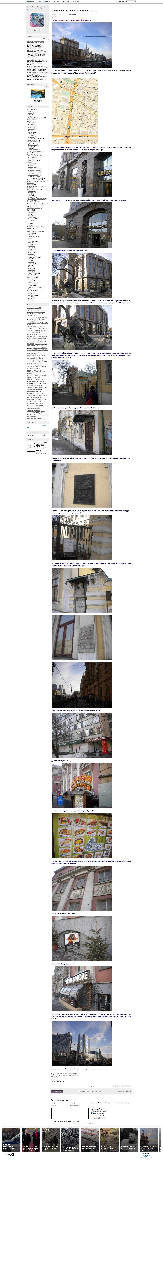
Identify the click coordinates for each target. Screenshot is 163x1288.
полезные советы (33, 372)
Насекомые (31, 163)
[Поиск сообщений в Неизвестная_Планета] (44, 425)
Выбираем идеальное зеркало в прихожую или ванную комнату (36, 67)
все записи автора (66, 17)
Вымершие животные (34, 168)
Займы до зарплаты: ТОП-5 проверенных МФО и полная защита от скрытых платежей (37, 52)
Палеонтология (31, 119)
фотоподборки (33, 411)
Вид (122, 2)
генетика (29, 317)
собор (42, 389)
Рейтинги (58, 1)
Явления (30, 225)
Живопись (31, 125)
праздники (39, 375)
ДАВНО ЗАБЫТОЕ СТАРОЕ (34, 156)
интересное (32, 336)
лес (44, 357)
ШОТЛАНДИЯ (32, 271)
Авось (66, 1)
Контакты (146, 1156)
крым (40, 357)
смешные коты (30, 389)
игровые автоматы (39, 332)
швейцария (35, 414)
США (29, 265)
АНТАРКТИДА (32, 241)
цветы (29, 414)
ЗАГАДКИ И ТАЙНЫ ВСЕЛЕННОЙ (36, 181)
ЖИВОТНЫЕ (30, 157)
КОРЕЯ (30, 260)
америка (35, 308)
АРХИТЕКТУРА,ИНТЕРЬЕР (34, 138)
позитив (38, 370)
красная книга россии (40, 355)
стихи (39, 393)
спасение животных (35, 391)
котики (44, 348)
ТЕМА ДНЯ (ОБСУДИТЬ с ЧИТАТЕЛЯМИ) (34, 277)
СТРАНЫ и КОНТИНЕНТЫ (34, 231)
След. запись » (99, 1091)
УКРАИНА (30, 235)
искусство (42, 340)
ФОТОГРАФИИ (31, 290)
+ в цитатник (72, 14)
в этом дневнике (33, 428)
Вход (49, 1)
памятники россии (42, 366)
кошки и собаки (42, 352)
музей (45, 361)
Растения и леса (32, 222)
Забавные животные (33, 171)
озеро (33, 365)
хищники (29, 412)
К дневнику (90, 1091)
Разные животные (33, 175)
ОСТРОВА (31, 262)
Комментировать (57, 1091)
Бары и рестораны (33, 140)
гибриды (34, 317)
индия (38, 334)
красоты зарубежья (32, 357)
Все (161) (45, 38)
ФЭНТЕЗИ (30, 297)
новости (35, 363)
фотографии (32, 405)
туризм (34, 395)
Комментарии (40, 6)
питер (39, 368)
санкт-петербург (34, 387)
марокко (34, 358)
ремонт (45, 383)
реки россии (38, 383)
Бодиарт (30, 124)
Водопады (31, 212)
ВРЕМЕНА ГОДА (31, 109)
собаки (37, 389)
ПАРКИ (30, 195)
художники (42, 413)
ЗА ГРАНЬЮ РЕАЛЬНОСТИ (34, 179)
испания (30, 342)
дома (38, 323)
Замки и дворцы (32, 145)
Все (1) (46, 86)
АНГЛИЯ (30, 239)
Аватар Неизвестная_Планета (37, 20)
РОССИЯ (30, 263)
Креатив (30, 130)
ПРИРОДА (30, 211)
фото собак (35, 403)
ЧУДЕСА (29, 298)
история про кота (39, 344)
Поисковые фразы (41, 453)
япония (34, 416)
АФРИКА (30, 242)
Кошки (30, 159)
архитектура (32, 310)
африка (40, 310)
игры (28, 334)
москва (34, 361)
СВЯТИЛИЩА (32, 197)
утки (28, 397)
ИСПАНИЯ (31, 254)
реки (31, 383)
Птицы (30, 173)
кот (35, 348)
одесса (42, 363)
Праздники (31, 285)
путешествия (32, 379)
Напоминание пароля (75, 1105)
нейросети (29, 363)
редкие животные (33, 381)
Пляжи (30, 220)
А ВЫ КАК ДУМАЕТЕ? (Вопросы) (36, 117)
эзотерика (44, 414)
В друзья (38, 30)
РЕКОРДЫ (30, 230)
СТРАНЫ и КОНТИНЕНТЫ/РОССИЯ (67, 1074)
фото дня (37, 399)
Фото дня (37, 99)
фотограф (40, 403)
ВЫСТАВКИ (31, 191)
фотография (30, 407)
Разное (29, 228)
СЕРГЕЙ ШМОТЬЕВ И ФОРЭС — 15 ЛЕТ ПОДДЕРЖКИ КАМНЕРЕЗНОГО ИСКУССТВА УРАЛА (37, 74)
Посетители (39, 452)
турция (39, 395)
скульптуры (43, 387)
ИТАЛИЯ (30, 255)
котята (40, 350)
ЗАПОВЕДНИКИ (32, 192)
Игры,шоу (30, 281)
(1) (41, 53)
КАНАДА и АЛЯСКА (33, 257)
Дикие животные (32, 160)
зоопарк (30, 332)
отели (29, 366)
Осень (30, 113)
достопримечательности (36, 326)
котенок (38, 348)
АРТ (28, 121)
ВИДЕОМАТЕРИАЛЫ (32, 154)
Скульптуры (31, 132)
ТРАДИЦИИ (30, 279)
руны (35, 385)
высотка (45, 315)
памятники (34, 366)
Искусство (31, 129)
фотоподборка (33, 409)
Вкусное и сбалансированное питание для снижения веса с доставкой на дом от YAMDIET (35, 43)
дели (31, 319)
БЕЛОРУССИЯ (32, 244)
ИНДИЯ (30, 252)
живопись (36, 328)
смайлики (66, 1108)
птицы (37, 377)
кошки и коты (32, 352)
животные (43, 329)
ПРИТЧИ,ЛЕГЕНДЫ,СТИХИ (34, 227)
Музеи (30, 148)
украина (44, 395)
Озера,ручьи (31, 219)
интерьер (35, 340)
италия (45, 344)
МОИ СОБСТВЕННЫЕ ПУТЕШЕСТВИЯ (33, 201)
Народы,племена (33, 284)
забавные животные (34, 330)
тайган (29, 395)
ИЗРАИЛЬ (30, 250)
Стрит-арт (31, 133)
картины (36, 346)
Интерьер (30, 146)
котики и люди (30, 350)
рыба (37, 385)
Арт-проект (31, 122)
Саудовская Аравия (33, 236)
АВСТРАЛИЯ (31, 233)
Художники (31, 137)
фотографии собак (42, 405)
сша (43, 393)
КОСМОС (29, 187)
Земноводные (32, 167)
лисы (46, 357)
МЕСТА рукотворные (33, 189)
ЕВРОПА (30, 249)
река (28, 383)
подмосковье (31, 370)
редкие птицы (42, 381)
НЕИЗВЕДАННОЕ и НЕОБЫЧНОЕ (36, 203)
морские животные (36, 360)
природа (31, 377)
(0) (46, 44)
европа (29, 328)
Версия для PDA (146, 1155)
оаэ (39, 363)
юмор (29, 416)
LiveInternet (30, 2)
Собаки (30, 162)
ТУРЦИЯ (30, 268)
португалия (31, 375)
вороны (41, 315)
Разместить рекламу (146, 1157)
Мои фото (31, 292)
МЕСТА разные (32, 217)
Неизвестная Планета (28, 9)
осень (38, 365)
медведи (29, 360)
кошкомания (31, 354)
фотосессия (42, 411)
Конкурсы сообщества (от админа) (36, 186)
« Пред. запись (81, 1091)
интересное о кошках (42, 336)
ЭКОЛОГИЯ (30, 300)
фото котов (38, 401)
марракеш (41, 358)
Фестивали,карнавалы (34, 289)
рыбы (41, 385)
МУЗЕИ (30, 194)
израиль (33, 334)
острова (42, 365)
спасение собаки (32, 393)
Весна (30, 114)
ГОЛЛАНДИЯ (31, 247)
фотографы (36, 407)
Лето (29, 116)
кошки (45, 350)
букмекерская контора (40, 312)
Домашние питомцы (33, 170)
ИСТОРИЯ (30, 183)
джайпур (39, 319)
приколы (44, 375)
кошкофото (38, 353)
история (36, 342)
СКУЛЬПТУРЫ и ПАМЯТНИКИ (36, 199)
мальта (29, 358)
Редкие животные (33, 176)
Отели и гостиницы (33, 149)
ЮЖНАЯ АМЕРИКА (33, 273)
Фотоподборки (32, 295)
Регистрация (43, 1)
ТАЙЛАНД (31, 266)
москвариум (40, 361)
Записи (29, 6)
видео (37, 316)
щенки (40, 414)
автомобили (30, 308)
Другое (30, 143)
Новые (128, 1091)
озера (29, 365)
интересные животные (32, 338)
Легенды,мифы (32, 282)
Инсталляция (31, 127)
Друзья (34, 6)
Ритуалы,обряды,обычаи (35, 287)
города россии (41, 318)
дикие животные (38, 321)
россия (30, 385)
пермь (29, 368)
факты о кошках (33, 397)
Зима (29, 111)
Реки (29, 223)
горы (28, 319)
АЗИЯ (29, 238)
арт (39, 308)
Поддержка (120, 1)
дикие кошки (31, 323)
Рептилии (30, 165)
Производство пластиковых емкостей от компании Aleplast (36, 59)
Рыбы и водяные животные (35, 178)
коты (36, 350)
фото (39, 397)
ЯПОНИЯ (30, 274)
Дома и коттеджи (32, 141)
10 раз (59, 1079)
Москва (58, 1077)
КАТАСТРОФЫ (31, 184)
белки (33, 312)
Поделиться (126, 1086)
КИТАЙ (30, 258)
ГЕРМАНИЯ (31, 246)
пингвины (34, 368)
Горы (29, 214)
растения (41, 379)
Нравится (119, 1086)
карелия (30, 346)
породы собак (36, 373)
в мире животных (36, 313)
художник (35, 413)
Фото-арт (30, 135)
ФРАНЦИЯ (31, 270)
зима (44, 330)
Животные (31, 215)
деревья (35, 319)
